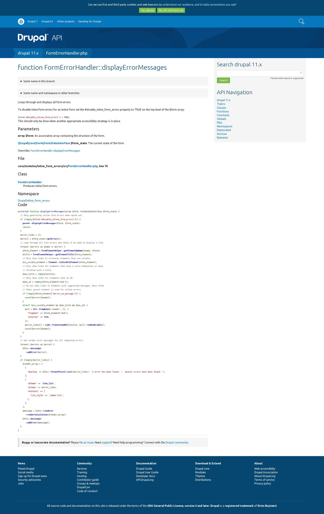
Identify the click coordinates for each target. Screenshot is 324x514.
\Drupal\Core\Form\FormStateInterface (44, 143)
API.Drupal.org (145, 479)
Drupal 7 (33, 21)
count (69, 372)
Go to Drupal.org (21, 21)
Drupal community (177, 442)
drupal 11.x (28, 53)
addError (32, 352)
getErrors (52, 239)
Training (82, 472)
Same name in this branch (39, 81)
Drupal (214, 505)
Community (84, 463)
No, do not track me (171, 10)
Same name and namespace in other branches (51, 93)
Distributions (203, 479)
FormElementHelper (52, 250)
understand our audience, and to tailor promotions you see (199, 4)
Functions (223, 111)
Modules (200, 472)
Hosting (82, 476)
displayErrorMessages (44, 223)
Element (53, 262)
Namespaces (224, 126)
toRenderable (95, 325)
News (21, 463)
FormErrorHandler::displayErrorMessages (55, 150)
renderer (48, 411)
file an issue (86, 442)
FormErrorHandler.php (66, 53)
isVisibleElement (68, 262)
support (106, 442)
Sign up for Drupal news (32, 476)
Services (222, 133)
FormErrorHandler (30, 182)
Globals (221, 118)
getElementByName (73, 250)
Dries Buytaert (267, 505)
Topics (221, 103)
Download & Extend (208, 463)
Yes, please (147, 10)
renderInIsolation (37, 415)
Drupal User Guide (147, 472)
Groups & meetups (88, 483)
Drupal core (202, 468)
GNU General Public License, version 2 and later (178, 505)
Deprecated (224, 129)
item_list (48, 383)
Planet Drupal (26, 468)
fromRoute (44, 309)
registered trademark (239, 505)
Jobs (21, 483)
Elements (222, 137)
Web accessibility (264, 468)
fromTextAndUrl (60, 325)
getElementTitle (64, 254)
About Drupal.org (264, 476)
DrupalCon (83, 487)
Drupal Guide (144, 468)
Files (219, 122)
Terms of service (264, 479)
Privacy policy (262, 483)
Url (35, 309)
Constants (223, 115)
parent (26, 223)
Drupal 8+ (47, 21)
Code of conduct (87, 491)
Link (47, 325)
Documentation (146, 463)
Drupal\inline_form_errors (34, 200)
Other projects (65, 21)
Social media (26, 472)
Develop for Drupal (89, 21)
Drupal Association (266, 472)
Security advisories (29, 479)
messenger (36, 348)
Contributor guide (88, 479)
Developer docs (145, 476)
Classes (221, 107)
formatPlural (58, 372)
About (258, 463)
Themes (200, 476)
